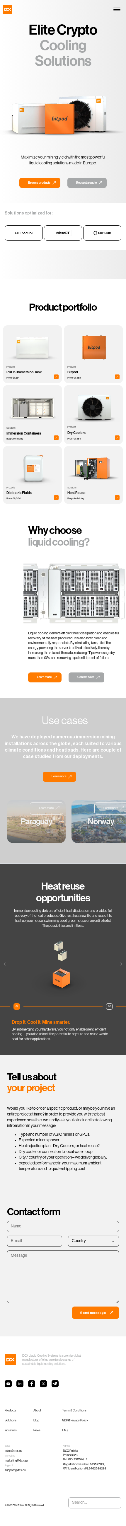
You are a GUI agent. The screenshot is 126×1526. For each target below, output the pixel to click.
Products (10, 1410)
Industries (11, 1430)
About (37, 1410)
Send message (93, 1312)
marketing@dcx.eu (16, 1460)
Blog (36, 1420)
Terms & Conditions (74, 1410)
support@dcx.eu (15, 1470)
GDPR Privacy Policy (75, 1420)
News (36, 1430)
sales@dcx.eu (13, 1451)
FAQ (65, 1430)
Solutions (10, 1420)
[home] (7, 9)
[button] (116, 9)
